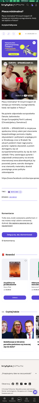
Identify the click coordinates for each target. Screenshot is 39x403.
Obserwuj (26, 401)
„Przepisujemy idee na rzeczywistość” (17, 373)
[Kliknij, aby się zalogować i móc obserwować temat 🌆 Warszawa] (20, 192)
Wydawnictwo (12, 401)
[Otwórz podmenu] (36, 373)
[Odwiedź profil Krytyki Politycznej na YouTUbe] (25, 384)
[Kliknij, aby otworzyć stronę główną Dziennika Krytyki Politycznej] (19, 399)
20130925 (13, 197)
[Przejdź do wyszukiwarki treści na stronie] (27, 5)
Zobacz (14, 297)
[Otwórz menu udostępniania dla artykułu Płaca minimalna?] (9, 33)
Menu (34, 401)
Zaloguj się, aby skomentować (19, 235)
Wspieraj (4, 401)
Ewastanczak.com (7, 393)
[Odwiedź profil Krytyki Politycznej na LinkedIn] (29, 384)
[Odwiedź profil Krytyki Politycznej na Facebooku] (13, 384)
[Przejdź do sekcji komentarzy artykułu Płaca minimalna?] (14, 33)
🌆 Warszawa (13, 192)
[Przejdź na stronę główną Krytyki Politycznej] (12, 366)
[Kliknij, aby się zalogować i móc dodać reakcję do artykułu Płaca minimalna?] (19, 33)
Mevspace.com (22, 391)
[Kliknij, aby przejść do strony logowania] (36, 5)
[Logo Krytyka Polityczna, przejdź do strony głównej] (13, 5)
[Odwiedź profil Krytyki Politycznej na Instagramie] (17, 384)
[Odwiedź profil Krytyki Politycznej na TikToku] (21, 384)
